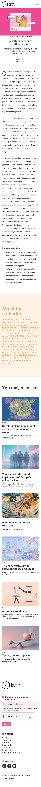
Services (6, 742)
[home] (9, 4)
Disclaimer (7, 750)
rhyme (9, 242)
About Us (6, 740)
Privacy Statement (11, 710)
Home (5, 737)
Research (6, 745)
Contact (6, 747)
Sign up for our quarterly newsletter (18, 698)
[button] (37, 4)
